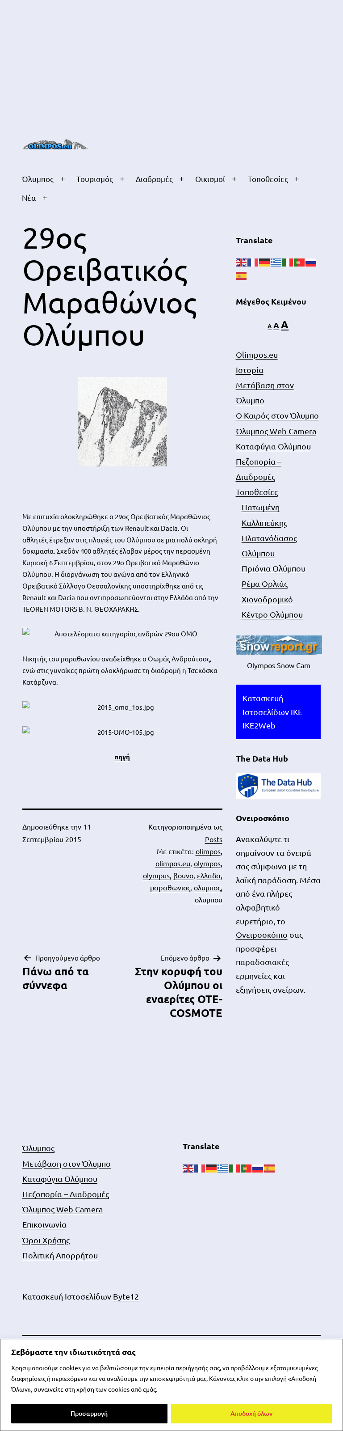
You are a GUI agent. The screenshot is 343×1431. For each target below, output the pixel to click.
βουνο (183, 875)
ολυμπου (208, 899)
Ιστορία (250, 369)
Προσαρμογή (89, 1413)
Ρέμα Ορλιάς (265, 583)
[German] (265, 261)
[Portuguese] (299, 261)
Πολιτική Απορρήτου (60, 1255)
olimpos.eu (172, 863)
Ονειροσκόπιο (262, 934)
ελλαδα (209, 875)
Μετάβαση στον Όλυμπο (66, 1163)
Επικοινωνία (44, 1224)
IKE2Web (259, 725)
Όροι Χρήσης (46, 1240)
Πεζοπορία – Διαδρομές (65, 1193)
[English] (241, 261)
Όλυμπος (38, 178)
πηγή (122, 756)
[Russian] (311, 261)
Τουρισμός (94, 178)
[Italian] (288, 261)
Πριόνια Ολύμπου (273, 568)
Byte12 (126, 1296)
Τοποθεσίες (268, 178)
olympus (156, 875)
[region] (171, 1385)
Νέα (29, 197)
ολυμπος (207, 887)
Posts (213, 838)
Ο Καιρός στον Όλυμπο (277, 415)
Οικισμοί (210, 178)
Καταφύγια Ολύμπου (273, 446)
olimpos (208, 851)
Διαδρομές (154, 178)
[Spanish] (241, 274)
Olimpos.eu (257, 354)
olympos (207, 863)
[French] (253, 261)
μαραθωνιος (170, 887)
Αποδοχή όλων (251, 1413)
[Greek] (276, 261)
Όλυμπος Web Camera (276, 431)
